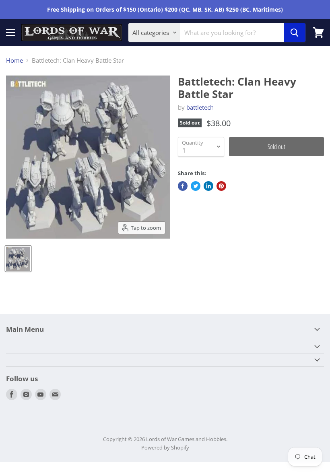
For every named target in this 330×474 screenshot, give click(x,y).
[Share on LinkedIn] (208, 186)
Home (14, 60)
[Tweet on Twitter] (195, 186)
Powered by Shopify (165, 447)
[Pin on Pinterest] (221, 186)
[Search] (294, 32)
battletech (200, 107)
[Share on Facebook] (183, 186)
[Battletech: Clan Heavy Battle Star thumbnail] (18, 259)
